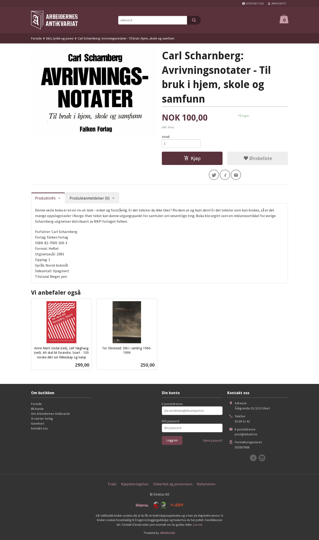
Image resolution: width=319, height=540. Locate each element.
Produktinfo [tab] (45, 198)
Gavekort (37, 423)
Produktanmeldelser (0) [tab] (90, 198)
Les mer (197, 525)
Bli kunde (37, 409)
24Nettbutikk (167, 533)
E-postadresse (172, 404)
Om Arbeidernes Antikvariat (50, 413)
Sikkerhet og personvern (172, 484)
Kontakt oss (39, 428)
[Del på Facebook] (225, 175)
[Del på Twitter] (214, 175)
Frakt (112, 484)
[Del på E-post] (236, 175)
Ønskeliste (260, 158)
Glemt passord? (213, 441)
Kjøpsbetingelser (135, 484)
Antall (166, 137)
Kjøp (196, 158)
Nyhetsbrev (206, 484)
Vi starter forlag (42, 418)
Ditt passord (170, 421)
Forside (36, 38)
